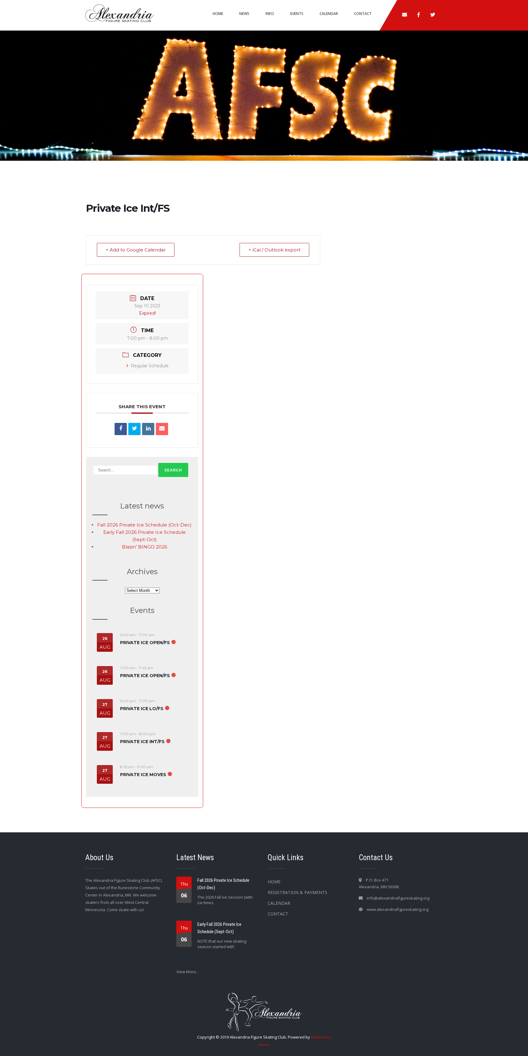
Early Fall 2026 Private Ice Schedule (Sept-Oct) (219, 928)
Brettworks (321, 1037)
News (244, 13)
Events (296, 13)
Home (218, 13)
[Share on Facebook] (121, 429)
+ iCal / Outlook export (274, 250)
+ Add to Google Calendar (136, 250)
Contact (363, 13)
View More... (187, 971)
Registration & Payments (297, 892)
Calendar (329, 13)
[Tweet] (134, 429)
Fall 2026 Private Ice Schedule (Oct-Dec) (144, 525)
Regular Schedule (150, 366)
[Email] (162, 429)
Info (270, 13)
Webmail (264, 1045)
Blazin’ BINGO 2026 (144, 547)
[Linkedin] (148, 429)
